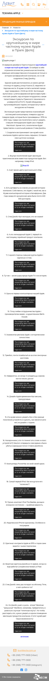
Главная (5, 28)
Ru (44, 4)
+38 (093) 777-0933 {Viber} (24, 655)
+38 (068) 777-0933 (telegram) (26, 665)
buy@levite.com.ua (27, 650)
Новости (16, 28)
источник (25, 637)
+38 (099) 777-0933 (20, 660)
